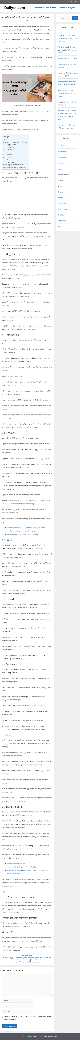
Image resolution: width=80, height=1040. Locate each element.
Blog (30, 2)
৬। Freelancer (9, 157)
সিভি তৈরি (38, 400)
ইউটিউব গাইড (62, 157)
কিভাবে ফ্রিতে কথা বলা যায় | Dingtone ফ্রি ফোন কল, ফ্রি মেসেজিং (26, 528)
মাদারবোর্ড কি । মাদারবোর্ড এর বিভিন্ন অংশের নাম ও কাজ (28, 962)
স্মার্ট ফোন (60, 227)
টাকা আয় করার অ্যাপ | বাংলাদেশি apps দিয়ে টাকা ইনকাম (22, 534)
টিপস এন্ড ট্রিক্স (62, 192)
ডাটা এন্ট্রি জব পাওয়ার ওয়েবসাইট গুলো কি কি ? (16, 142)
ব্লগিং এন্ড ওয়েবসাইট (51, 7)
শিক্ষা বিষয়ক (61, 215)
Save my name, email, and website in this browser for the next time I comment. (28, 1018)
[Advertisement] (27, 198)
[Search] (75, 18)
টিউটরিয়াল (62, 7)
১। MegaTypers (10, 145)
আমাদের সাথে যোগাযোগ (51, 2)
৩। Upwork (8, 150)
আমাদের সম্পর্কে (39, 2)
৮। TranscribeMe (11, 162)
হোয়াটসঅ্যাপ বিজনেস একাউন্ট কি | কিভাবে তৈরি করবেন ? (28, 960)
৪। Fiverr (8, 152)
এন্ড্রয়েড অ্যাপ (62, 169)
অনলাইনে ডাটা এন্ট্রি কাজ (21, 958)
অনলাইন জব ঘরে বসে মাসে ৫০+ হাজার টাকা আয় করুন (21, 531)
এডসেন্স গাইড (61, 163)
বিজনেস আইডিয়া (62, 204)
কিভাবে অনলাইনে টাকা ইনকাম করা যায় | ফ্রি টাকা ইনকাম (22, 867)
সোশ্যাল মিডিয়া (62, 221)
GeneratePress (52, 1037)
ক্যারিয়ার (60, 181)
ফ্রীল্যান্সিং (60, 198)
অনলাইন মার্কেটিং (62, 152)
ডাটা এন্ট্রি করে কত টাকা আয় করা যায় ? (14, 165)
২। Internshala (10, 147)
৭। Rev (7, 160)
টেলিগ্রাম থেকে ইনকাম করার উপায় (16, 864)
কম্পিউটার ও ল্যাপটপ (63, 175)
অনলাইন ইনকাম (38, 7)
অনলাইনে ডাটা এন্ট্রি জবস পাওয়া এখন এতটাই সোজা (39, 958)
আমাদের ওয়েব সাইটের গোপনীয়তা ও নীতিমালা (69, 2)
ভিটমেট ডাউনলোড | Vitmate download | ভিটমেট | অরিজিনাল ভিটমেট (67, 50)
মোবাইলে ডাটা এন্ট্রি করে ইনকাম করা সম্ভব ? (16, 167)
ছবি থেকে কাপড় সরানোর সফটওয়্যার (67, 59)
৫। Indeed (8, 155)
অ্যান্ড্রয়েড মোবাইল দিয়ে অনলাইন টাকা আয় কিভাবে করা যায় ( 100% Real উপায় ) (67, 38)
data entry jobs (10, 958)
